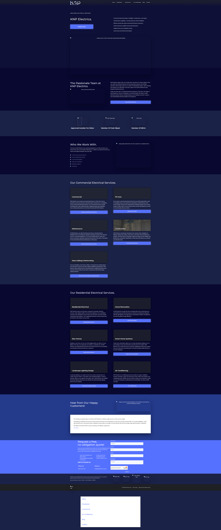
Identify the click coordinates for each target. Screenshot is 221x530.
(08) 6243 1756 (81, 468)
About (113, 2)
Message (112, 459)
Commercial (127, 2)
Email (112, 453)
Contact (148, 2)
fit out (78, 149)
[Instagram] (108, 487)
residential (125, 93)
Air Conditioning (137, 2)
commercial (132, 93)
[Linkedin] (109, 487)
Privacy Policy (135, 487)
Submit (127, 471)
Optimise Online (147, 487)
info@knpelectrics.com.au (101, 468)
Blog (144, 2)
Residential (119, 2)
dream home (73, 149)
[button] (110, 429)
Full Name (113, 440)
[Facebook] (106, 487)
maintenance (96, 203)
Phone (112, 447)
